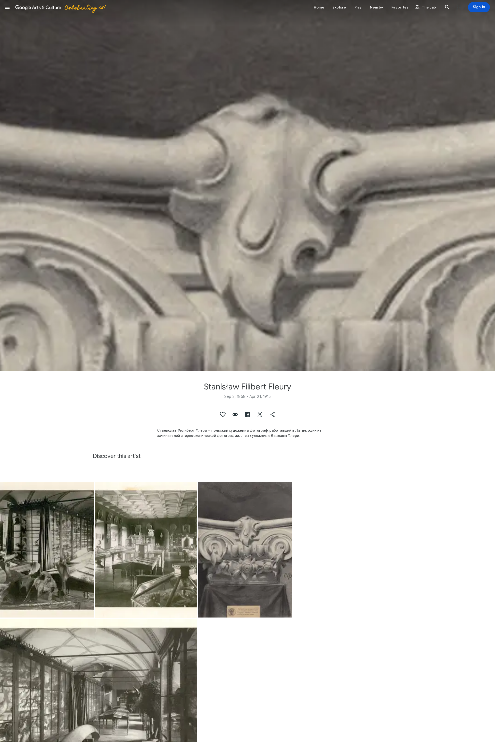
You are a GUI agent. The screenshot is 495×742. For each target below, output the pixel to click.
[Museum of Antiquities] (47, 550)
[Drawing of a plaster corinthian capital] (245, 550)
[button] (7, 7)
